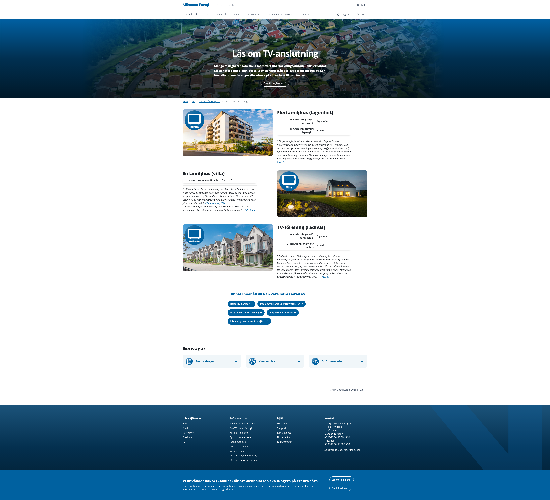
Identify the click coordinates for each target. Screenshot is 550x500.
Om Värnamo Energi (241, 428)
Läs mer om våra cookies (243, 460)
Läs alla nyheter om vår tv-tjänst (248, 321)
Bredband (191, 14)
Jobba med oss (238, 441)
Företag (231, 5)
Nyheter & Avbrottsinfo (242, 423)
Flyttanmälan (284, 437)
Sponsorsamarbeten (241, 437)
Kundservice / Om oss (280, 14)
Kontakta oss (284, 432)
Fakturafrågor (284, 441)
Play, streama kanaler (281, 312)
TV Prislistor (249, 210)
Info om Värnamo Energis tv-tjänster (280, 303)
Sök (362, 14)
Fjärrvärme (254, 14)
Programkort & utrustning (244, 312)
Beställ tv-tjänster (274, 83)
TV (206, 14)
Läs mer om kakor (341, 479)
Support (281, 428)
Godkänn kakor (340, 488)
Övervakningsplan (239, 446)
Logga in (345, 14)
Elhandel (221, 14)
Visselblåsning (237, 451)
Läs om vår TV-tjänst (209, 101)
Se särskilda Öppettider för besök (342, 449)
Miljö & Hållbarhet (239, 432)
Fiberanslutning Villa (215, 203)
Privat (220, 5)
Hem (185, 101)
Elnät (237, 14)
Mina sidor (306, 14)
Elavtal (186, 423)
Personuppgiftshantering (243, 455)
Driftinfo (361, 5)
